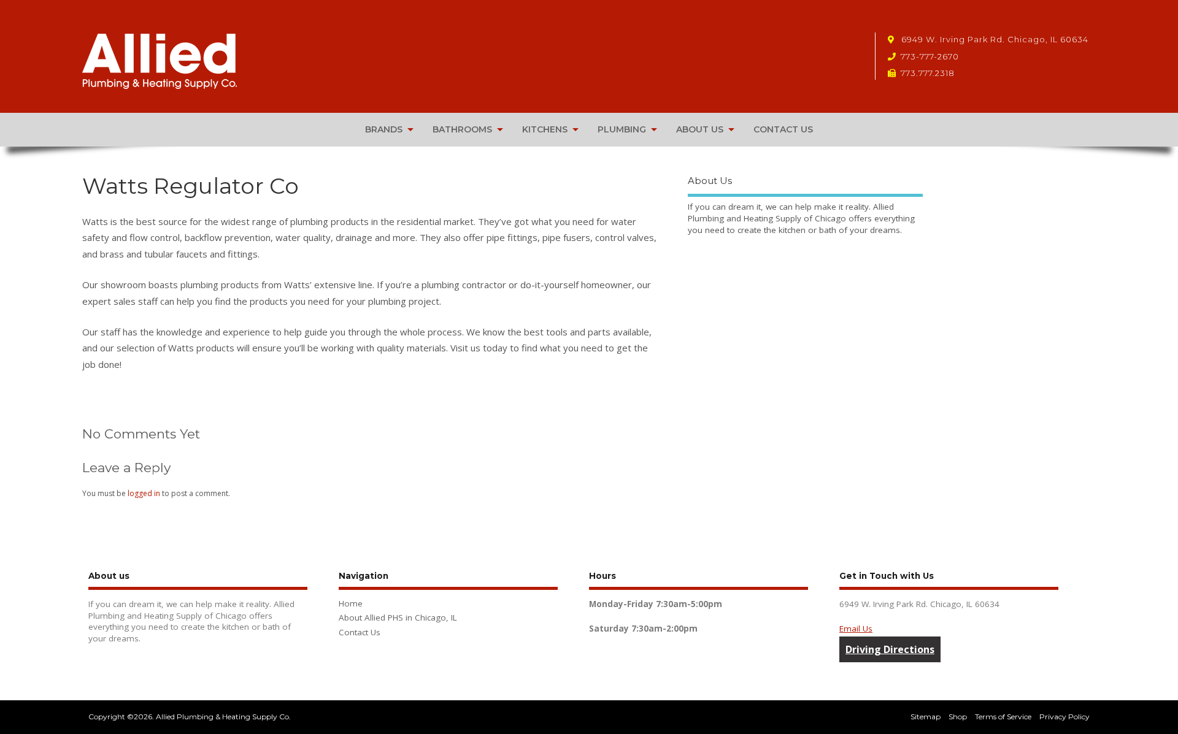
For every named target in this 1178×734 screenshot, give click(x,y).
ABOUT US (699, 129)
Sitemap (925, 716)
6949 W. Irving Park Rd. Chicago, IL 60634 (993, 39)
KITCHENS (545, 129)
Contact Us (359, 632)
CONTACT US (783, 129)
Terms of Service (1003, 716)
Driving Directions (889, 649)
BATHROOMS (462, 129)
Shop (958, 716)
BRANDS (383, 129)
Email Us (855, 628)
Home (351, 603)
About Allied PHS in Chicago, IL (398, 617)
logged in (144, 493)
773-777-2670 (930, 56)
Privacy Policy (1064, 716)
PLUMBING (622, 129)
